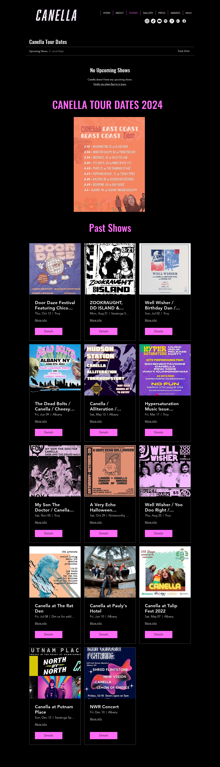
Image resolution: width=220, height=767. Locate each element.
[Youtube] (159, 21)
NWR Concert (104, 706)
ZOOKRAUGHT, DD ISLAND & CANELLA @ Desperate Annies (108, 305)
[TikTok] (153, 21)
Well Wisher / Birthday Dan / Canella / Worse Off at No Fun (161, 305)
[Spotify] (165, 21)
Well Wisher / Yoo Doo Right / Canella (164, 507)
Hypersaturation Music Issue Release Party (162, 406)
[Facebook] (184, 21)
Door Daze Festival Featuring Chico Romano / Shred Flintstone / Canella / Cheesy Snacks (55, 305)
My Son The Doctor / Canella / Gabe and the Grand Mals (54, 507)
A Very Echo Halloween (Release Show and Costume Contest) (109, 507)
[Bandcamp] (178, 21)
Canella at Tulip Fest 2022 (161, 608)
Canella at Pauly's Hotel (108, 608)
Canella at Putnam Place (54, 709)
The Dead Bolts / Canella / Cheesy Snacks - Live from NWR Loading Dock (54, 406)
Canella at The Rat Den (54, 608)
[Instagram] (147, 21)
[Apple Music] (171, 21)
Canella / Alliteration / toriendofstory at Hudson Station (108, 406)
